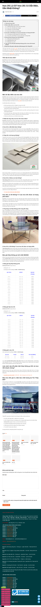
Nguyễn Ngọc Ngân (9, 11)
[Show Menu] (2, 1)
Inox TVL (13, 462)
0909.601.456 (10, 530)
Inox (13, 11)
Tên (3, 490)
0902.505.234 (10, 535)
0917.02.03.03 (10, 532)
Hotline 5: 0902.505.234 (6, 597)
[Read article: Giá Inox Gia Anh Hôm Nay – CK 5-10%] (35, 438)
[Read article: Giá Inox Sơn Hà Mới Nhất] (25, 438)
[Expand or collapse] (37, 21)
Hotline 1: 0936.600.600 (6, 589)
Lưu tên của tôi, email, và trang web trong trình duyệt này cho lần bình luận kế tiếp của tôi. (20, 501)
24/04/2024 (4, 464)
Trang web (23, 495)
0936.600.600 (10, 526)
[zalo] (39, 599)
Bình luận (4, 474)
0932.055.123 (10, 533)
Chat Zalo (3, 587)
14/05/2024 (13, 463)
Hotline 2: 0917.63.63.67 (6, 591)
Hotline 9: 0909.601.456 (6, 604)
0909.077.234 (10, 529)
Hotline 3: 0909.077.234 (6, 593)
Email (4, 495)
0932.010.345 (10, 536)
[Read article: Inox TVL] (16, 458)
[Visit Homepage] (20, 1)
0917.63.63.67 (10, 527)
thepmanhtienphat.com (11, 541)
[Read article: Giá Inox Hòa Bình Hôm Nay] (6, 458)
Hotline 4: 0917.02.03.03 (6, 595)
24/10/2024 (4, 452)
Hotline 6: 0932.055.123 (6, 599)
